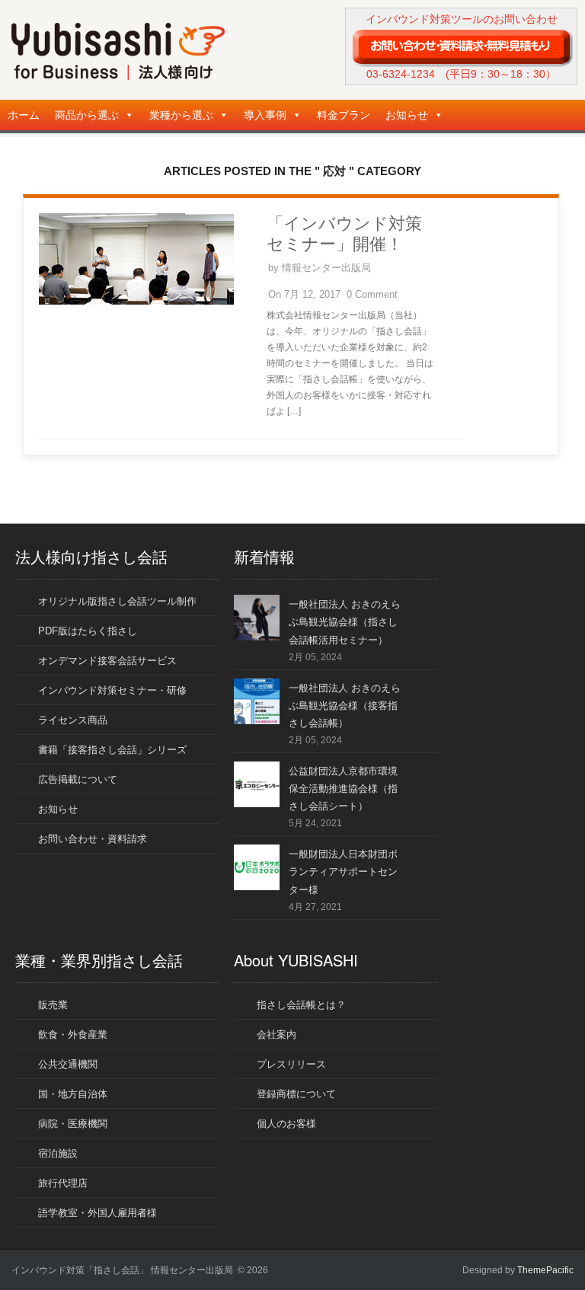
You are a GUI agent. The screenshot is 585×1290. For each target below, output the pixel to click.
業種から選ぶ (181, 115)
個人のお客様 (286, 1123)
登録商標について (296, 1094)
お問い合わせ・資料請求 (92, 839)
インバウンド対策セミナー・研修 (112, 690)
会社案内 (276, 1034)
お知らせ (406, 115)
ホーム (24, 115)
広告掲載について (77, 779)
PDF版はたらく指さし (87, 631)
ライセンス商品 (72, 720)
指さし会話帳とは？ (301, 1005)
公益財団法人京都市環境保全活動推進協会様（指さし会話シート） (343, 788)
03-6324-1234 (400, 74)
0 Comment (372, 294)
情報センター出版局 (326, 267)
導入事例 (265, 115)
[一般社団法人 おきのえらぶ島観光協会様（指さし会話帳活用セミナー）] (257, 637)
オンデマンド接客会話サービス (107, 660)
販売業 (53, 1005)
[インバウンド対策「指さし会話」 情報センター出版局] (118, 77)
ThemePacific (545, 1270)
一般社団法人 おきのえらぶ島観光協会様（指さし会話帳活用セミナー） (345, 622)
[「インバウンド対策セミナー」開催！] (136, 301)
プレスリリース (291, 1064)
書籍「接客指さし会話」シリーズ (112, 749)
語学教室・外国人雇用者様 (97, 1212)
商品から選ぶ (87, 115)
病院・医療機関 (72, 1123)
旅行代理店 (63, 1183)
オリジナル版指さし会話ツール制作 (117, 601)
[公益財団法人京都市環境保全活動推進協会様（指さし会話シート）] (257, 803)
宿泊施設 (58, 1153)
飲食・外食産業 (72, 1034)
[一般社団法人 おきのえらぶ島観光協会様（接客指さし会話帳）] (257, 720)
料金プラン (343, 115)
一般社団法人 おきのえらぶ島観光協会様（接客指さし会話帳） (345, 705)
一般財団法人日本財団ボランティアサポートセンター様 (343, 871)
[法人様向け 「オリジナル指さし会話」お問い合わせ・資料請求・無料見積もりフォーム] (461, 47)
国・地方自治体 (72, 1094)
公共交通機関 (68, 1064)
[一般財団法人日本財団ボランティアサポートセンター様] (257, 886)
